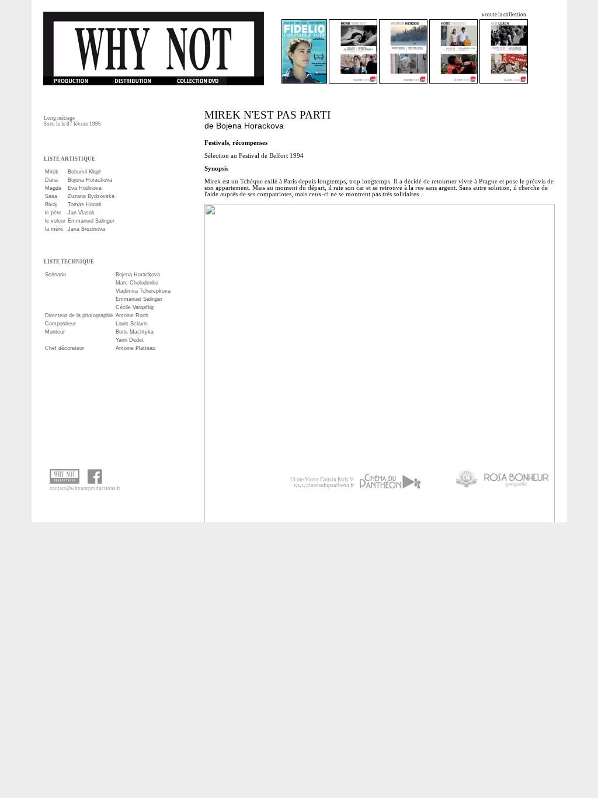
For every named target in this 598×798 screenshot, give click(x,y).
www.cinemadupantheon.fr (324, 485)
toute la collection (505, 15)
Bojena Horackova (250, 125)
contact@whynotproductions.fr (85, 488)
